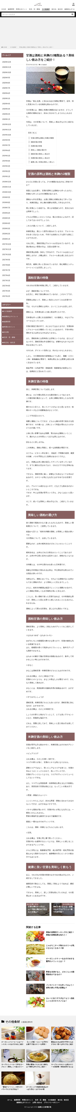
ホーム (9, 1100)
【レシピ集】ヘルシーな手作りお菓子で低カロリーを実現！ (37, 1043)
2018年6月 (6, 213)
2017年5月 (6, 280)
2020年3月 (6, 109)
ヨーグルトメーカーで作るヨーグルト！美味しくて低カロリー (12, 1065)
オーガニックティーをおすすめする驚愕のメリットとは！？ (60, 959)
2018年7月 (6, 208)
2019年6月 (6, 150)
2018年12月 (6, 182)
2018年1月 (6, 239)
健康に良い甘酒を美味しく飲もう (41, 162)
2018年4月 (6, 223)
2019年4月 (6, 161)
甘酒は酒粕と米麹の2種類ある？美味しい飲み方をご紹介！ (36, 47)
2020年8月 (6, 83)
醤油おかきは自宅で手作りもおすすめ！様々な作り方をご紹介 (62, 1043)
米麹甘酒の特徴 (35, 146)
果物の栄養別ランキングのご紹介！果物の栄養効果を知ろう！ (60, 933)
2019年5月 (6, 156)
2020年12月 (6, 62)
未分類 (6, 332)
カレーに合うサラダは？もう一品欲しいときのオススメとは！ (60, 999)
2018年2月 (6, 234)
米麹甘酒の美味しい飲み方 (39, 158)
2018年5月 (6, 218)
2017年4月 (6, 286)
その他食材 (46, 9)
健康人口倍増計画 (44, 1107)
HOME (3, 9)
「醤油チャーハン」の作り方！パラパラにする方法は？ (12, 1088)
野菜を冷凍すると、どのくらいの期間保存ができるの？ (60, 973)
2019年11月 (6, 130)
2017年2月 (6, 296)
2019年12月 (6, 124)
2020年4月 (6, 104)
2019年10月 (6, 135)
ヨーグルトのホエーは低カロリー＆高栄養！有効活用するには (62, 1065)
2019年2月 (6, 171)
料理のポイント (21, 9)
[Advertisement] (38, 32)
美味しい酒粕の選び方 (38, 150)
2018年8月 (6, 202)
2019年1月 (6, 176)
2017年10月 (6, 254)
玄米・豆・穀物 (34, 9)
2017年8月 (6, 265)
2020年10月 (6, 72)
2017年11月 (6, 249)
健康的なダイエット (11, 316)
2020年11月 (6, 67)
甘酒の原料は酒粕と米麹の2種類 (41, 138)
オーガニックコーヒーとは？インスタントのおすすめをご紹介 (12, 1043)
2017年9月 (6, 260)
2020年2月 (6, 114)
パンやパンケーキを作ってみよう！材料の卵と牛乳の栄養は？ (60, 986)
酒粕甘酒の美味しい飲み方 (39, 154)
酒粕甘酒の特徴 (35, 142)
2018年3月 (6, 228)
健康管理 (11, 9)
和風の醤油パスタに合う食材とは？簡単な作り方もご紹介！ (37, 1065)
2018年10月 (6, 192)
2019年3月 (6, 166)
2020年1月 (6, 119)
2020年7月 (6, 88)
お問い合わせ (37, 1102)
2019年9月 (6, 140)
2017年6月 (6, 275)
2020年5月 (6, 98)
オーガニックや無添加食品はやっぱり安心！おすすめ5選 (37, 1088)
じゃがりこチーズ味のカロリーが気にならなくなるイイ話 (60, 946)
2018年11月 (6, 187)
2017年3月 (6, 291)
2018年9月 (6, 197)
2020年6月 (6, 93)
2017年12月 (6, 244)
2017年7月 (6, 270)
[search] (72, 14)
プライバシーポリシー (52, 1102)
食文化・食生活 (57, 9)
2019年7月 (6, 145)
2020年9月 (6, 78)
